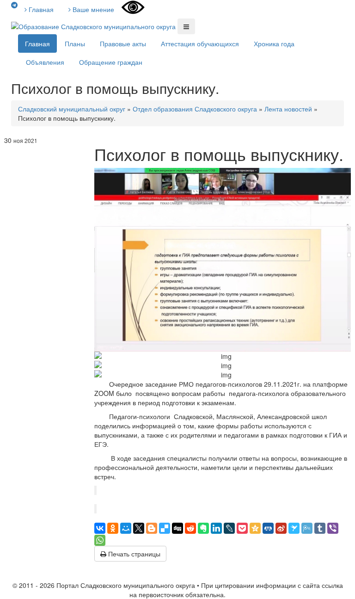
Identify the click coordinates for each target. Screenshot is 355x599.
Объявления (45, 62)
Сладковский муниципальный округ (71, 108)
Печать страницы (133, 553)
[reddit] (190, 528)
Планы (75, 43)
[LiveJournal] (229, 528)
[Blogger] (151, 528)
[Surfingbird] (294, 528)
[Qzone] (255, 528)
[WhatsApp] (99, 540)
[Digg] (177, 528)
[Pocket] (242, 528)
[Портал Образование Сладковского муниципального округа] (94, 25)
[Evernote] (203, 528)
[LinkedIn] (216, 528)
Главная (40, 9)
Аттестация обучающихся (200, 43)
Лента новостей (288, 108)
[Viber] (332, 528)
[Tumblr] (319, 528)
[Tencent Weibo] (306, 528)
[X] (138, 528)
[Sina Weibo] (281, 528)
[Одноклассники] (112, 528)
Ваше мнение (92, 9)
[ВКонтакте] (99, 528)
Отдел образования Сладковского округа (195, 108)
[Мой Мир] (125, 528)
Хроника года (274, 43)
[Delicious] (164, 528)
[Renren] (268, 528)
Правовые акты (123, 43)
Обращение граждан (110, 62)
